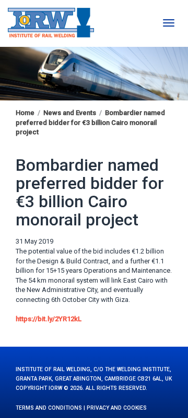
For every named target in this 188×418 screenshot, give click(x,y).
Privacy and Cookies (117, 408)
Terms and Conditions (49, 408)
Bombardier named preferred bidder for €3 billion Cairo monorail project (90, 122)
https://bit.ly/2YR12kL (48, 319)
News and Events (69, 113)
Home (25, 113)
